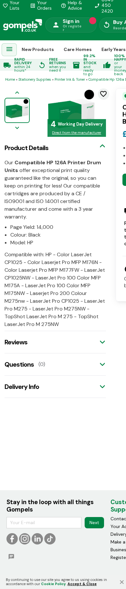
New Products (38, 49)
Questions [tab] (19, 364)
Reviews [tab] (16, 342)
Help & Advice (71, 5)
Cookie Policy (53, 584)
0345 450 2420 (103, 5)
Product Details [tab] (26, 148)
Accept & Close (82, 584)
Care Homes (78, 49)
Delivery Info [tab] (22, 386)
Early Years (113, 49)
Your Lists (11, 5)
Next (94, 522)
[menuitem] (9, 49)
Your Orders (41, 5)
